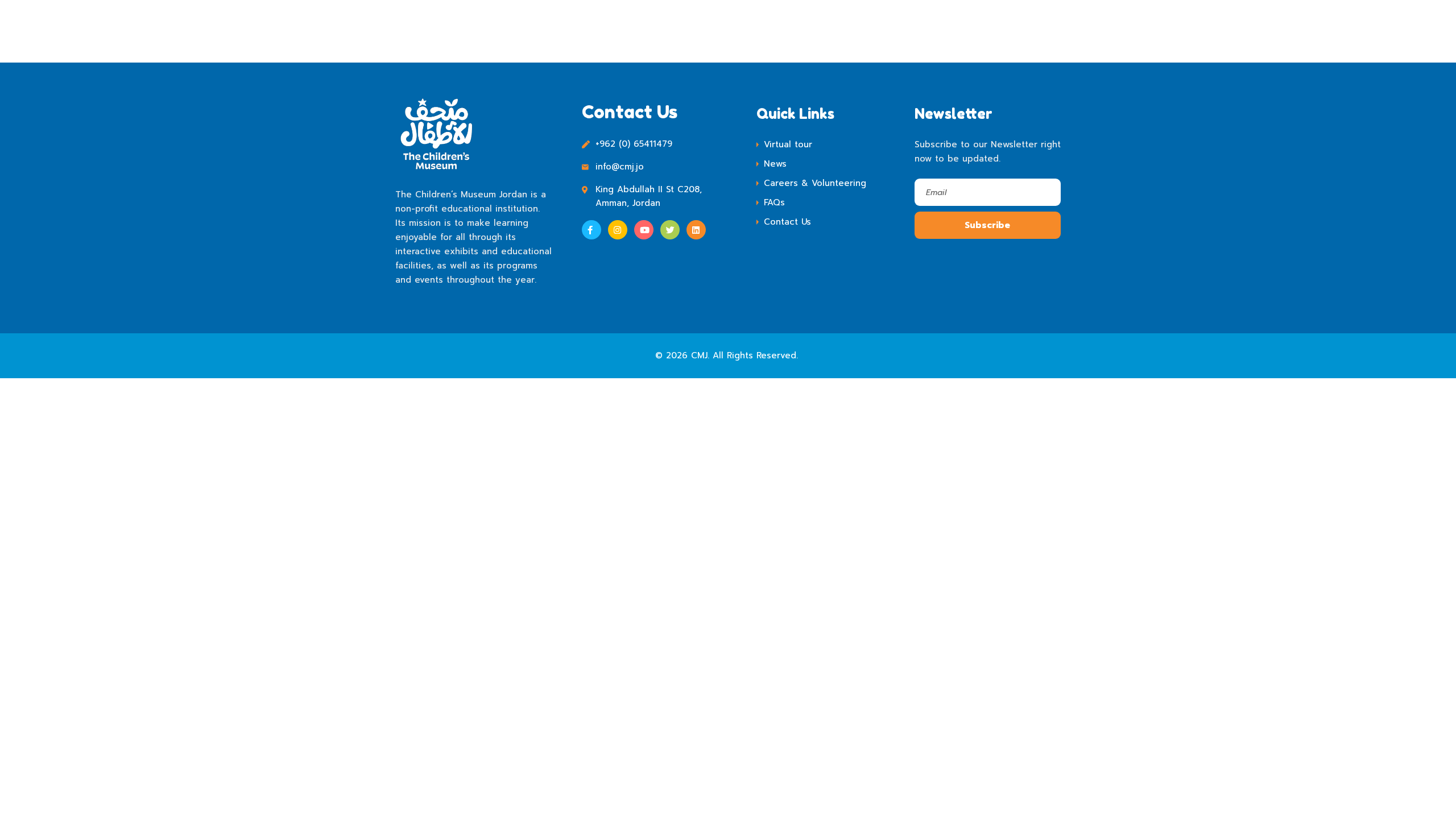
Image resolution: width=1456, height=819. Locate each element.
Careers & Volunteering (815, 183)
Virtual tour (788, 144)
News (775, 164)
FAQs (774, 202)
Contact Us (787, 222)
